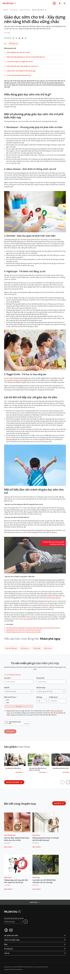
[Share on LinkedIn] (16, 38)
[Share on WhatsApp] (22, 38)
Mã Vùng (39, 697)
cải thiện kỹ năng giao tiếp (15, 380)
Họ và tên (7, 678)
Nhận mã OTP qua (10, 697)
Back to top (33, 902)
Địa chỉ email (40, 678)
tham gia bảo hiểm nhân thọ (52, 598)
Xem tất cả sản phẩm (12, 782)
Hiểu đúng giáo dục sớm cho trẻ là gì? (18, 52)
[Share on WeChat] (13, 38)
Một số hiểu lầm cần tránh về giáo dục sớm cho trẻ (22, 66)
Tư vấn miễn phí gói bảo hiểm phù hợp (19, 75)
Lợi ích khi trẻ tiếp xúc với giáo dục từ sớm (20, 62)
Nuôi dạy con (13, 43)
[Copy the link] (25, 38)
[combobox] (19, 691)
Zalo (7, 700)
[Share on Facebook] (19, 38)
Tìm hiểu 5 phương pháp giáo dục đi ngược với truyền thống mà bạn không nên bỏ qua (33, 628)
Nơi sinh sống (41, 688)
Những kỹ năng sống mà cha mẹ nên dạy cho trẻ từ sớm (23, 632)
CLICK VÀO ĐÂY (28, 619)
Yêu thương (36, 648)
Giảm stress (47, 648)
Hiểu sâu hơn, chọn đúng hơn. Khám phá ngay (21, 71)
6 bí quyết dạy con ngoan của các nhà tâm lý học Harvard (23, 630)
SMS (7, 703)
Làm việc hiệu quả (11, 648)
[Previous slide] (62, 782)
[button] (60, 3)
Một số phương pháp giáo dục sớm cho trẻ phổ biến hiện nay (26, 57)
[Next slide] (68, 782)
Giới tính (6, 688)
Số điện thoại (53, 697)
